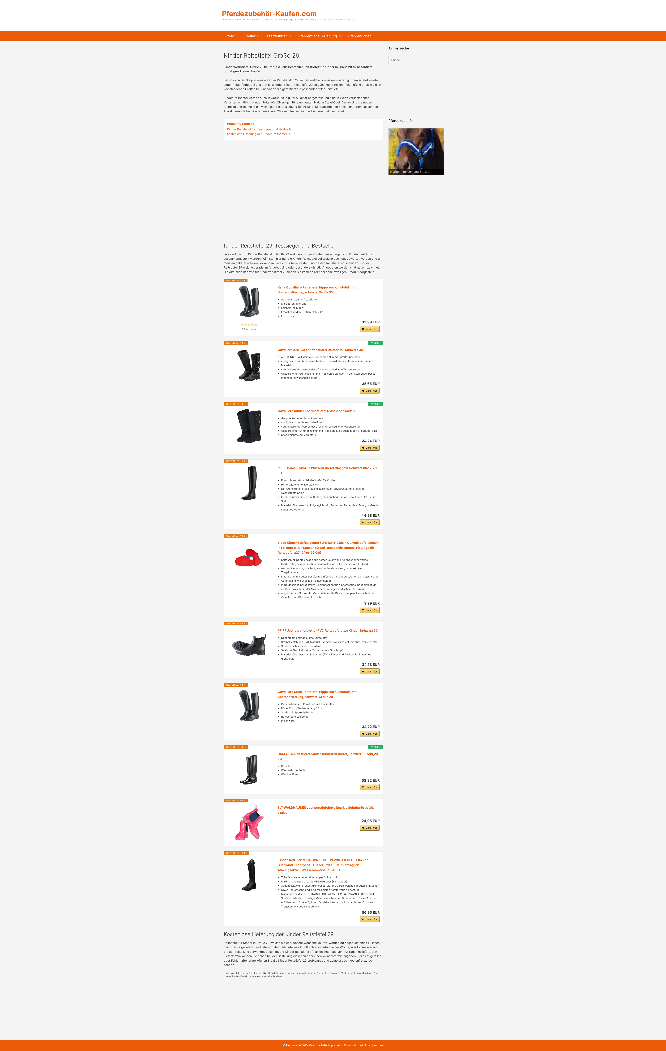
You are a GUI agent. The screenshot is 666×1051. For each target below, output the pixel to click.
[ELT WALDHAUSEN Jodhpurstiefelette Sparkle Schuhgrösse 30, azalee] (249, 822)
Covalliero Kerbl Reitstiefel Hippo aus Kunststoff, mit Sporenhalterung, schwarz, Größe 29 (317, 694)
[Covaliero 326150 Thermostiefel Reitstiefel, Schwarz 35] (249, 364)
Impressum (335, 1045)
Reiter (250, 36)
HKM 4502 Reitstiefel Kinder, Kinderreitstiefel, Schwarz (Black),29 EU (328, 756)
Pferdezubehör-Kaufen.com (269, 13)
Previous (392, 174)
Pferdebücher (359, 36)
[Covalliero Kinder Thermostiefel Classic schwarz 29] (249, 426)
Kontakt (378, 1045)
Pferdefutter (277, 36)
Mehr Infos (371, 329)
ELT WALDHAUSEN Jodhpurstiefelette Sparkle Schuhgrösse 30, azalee (326, 810)
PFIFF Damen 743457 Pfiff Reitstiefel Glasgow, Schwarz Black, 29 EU (327, 470)
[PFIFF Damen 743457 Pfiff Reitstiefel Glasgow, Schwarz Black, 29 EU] (249, 483)
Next (439, 174)
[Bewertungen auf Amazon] (249, 324)
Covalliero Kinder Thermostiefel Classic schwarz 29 (317, 411)
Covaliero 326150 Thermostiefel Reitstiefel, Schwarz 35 (320, 350)
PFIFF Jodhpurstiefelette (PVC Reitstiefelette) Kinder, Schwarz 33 (328, 630)
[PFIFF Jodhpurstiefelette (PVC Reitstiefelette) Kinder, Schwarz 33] (249, 645)
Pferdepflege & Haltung (317, 36)
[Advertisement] (303, 169)
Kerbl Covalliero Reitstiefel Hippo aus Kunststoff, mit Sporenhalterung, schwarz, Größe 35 (317, 290)
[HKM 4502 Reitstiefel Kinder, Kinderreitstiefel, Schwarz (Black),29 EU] (249, 769)
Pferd (229, 36)
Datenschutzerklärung (358, 1045)
